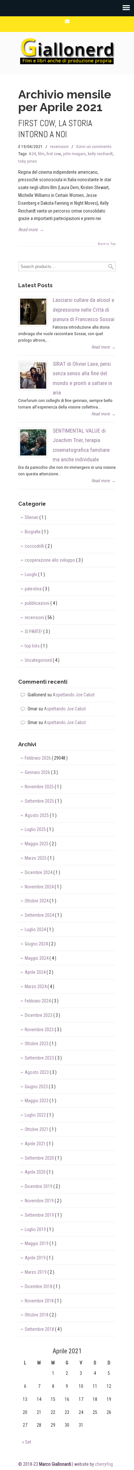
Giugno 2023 (40, 1086)
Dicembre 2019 (42, 1186)
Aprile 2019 (39, 1257)
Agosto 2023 (41, 1072)
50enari (35, 517)
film (41, 153)
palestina (37, 588)
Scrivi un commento (94, 146)
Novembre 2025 (43, 786)
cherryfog (104, 1464)
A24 (32, 153)
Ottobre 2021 (40, 1129)
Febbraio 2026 (46, 758)
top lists (36, 645)
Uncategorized (42, 660)
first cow (54, 153)
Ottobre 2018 (40, 1314)
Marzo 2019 (39, 1272)
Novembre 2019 (43, 1200)
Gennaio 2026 (41, 772)
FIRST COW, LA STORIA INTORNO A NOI (55, 129)
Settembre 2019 (43, 1215)
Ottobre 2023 (40, 1043)
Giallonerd (67, 50)
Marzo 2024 (39, 986)
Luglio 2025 (39, 829)
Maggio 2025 (40, 843)
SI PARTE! (37, 631)
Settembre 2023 (43, 1058)
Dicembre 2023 (42, 1015)
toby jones (27, 161)
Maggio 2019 (40, 1243)
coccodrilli (38, 546)
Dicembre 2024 (42, 872)
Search (111, 266)
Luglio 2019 (39, 1229)
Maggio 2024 (40, 958)
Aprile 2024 (39, 972)
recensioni (59, 146)
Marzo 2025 (39, 858)
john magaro (74, 153)
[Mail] (67, 21)
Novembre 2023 (43, 1029)
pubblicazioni (41, 603)
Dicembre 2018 (42, 1286)
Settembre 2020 (43, 1158)
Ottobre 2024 (40, 900)
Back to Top (107, 243)
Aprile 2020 (39, 1172)
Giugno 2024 (40, 943)
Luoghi (35, 574)
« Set (26, 1442)
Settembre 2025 (43, 801)
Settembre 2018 (43, 1329)
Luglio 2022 (39, 1115)
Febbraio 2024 (42, 1000)
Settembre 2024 (43, 915)
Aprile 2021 (39, 1143)
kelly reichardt (100, 153)
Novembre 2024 (43, 886)
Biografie (36, 531)
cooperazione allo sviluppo (54, 560)
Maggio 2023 (40, 1100)
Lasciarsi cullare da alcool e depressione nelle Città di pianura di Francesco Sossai (83, 309)
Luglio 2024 (39, 929)
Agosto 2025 (41, 815)
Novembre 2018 (43, 1300)
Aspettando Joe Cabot (74, 694)
